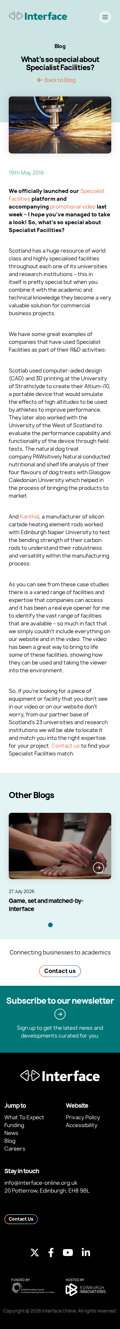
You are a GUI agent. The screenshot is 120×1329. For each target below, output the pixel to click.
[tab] (50, 925)
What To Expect (24, 1117)
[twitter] (35, 1252)
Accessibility (81, 1125)
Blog (9, 1140)
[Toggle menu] (105, 17)
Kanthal (29, 516)
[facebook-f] (51, 1252)
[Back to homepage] (38, 16)
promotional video (73, 206)
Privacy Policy (83, 1117)
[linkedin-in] (85, 1252)
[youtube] (67, 1252)
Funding (14, 1125)
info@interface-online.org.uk (40, 1182)
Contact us (66, 745)
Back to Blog (60, 80)
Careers (14, 1148)
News (11, 1133)
